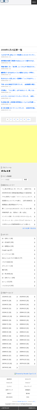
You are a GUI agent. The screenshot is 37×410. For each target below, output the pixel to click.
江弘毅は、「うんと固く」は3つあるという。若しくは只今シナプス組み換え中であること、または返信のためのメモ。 (18, 90)
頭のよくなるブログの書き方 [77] (12, 258)
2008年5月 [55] (6, 351)
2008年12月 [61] (24, 336)
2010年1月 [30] (6, 312)
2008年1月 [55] (6, 359)
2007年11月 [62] (7, 363)
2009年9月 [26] (6, 320)
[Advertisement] (18, 19)
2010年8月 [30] (24, 296)
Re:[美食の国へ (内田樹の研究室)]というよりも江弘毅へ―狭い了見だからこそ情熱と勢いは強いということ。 (18, 102)
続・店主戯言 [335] (7, 242)
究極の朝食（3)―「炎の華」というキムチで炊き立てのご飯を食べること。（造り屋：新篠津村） (18, 66)
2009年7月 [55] (6, 324)
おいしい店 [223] (7, 281)
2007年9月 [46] (6, 367)
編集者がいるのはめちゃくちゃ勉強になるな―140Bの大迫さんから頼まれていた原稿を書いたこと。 (18, 72)
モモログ (3, 2)
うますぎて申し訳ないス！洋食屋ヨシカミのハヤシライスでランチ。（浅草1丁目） (18, 55)
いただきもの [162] (7, 285)
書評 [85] (4, 270)
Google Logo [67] (7, 250)
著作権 (28, 393)
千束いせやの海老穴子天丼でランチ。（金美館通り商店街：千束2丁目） (18, 84)
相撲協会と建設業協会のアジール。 (12, 204)
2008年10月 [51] (24, 340)
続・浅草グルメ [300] (8, 278)
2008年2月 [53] (24, 355)
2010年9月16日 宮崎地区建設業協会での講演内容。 (17, 193)
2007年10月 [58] (24, 363)
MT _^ (34, 401)
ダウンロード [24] (7, 266)
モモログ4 (28, 379)
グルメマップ (27, 386)
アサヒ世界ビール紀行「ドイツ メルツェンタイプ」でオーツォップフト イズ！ (19, 196)
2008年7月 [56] (6, 348)
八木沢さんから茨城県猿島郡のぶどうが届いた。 (16, 224)
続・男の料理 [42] (7, 274)
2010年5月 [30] (6, 304)
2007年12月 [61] (24, 359)
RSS (28, 397)
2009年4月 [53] (24, 328)
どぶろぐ (9, 386)
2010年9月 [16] (6, 296)
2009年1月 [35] (6, 336)
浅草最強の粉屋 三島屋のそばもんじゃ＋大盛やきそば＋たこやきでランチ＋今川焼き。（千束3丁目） (18, 61)
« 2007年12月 (5, 408)
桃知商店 (9, 379)
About (9, 393)
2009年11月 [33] (7, 316)
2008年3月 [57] (6, 355)
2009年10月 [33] (24, 316)
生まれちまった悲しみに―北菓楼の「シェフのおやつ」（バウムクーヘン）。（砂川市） (18, 78)
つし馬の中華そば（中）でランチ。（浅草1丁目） (17, 189)
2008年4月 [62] (24, 351)
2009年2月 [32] (24, 332)
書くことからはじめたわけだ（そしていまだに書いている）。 (19, 208)
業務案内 (27, 390)
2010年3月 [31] (6, 308)
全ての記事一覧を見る (29, 228)
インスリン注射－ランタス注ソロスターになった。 (17, 216)
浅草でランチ (9, 390)
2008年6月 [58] (24, 348)
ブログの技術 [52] (7, 262)
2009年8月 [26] (24, 320)
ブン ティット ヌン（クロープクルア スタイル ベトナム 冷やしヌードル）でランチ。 (19, 220)
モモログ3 (9, 382)
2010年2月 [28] (24, 308)
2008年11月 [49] (7, 340)
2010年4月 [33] (24, 304)
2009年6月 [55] (24, 324)
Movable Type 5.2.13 (22, 401)
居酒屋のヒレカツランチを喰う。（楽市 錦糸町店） (17, 200)
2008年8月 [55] (24, 344)
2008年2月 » (32, 408)
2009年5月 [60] (6, 328)
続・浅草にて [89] (7, 238)
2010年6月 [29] (24, 300)
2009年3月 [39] (6, 332)
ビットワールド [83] (8, 254)
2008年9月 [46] (6, 344)
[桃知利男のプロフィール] (5, 170)
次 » (28, 119)
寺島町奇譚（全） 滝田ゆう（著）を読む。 (15, 212)
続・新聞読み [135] (7, 246)
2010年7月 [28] (6, 300)
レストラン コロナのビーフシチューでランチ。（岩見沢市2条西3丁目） (18, 96)
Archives (9, 397)
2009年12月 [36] (24, 312)
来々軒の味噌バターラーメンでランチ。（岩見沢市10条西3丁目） (18, 108)
